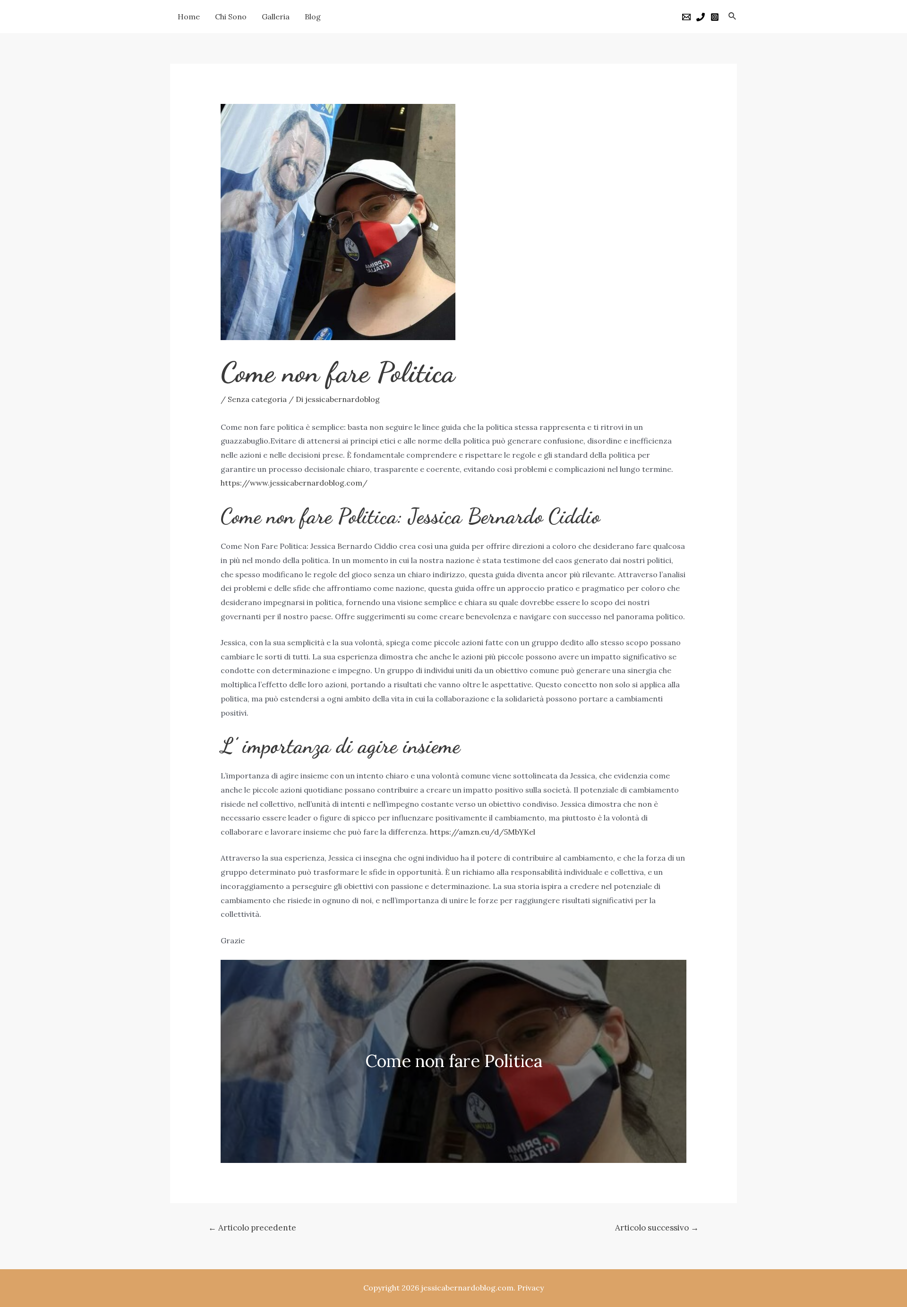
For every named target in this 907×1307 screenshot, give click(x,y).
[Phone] (700, 17)
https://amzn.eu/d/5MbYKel (482, 832)
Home (189, 16)
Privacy (530, 1287)
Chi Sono (231, 16)
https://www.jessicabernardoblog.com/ (294, 482)
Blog (313, 16)
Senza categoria (257, 399)
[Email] (686, 17)
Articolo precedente (252, 1227)
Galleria (276, 16)
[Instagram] (714, 17)
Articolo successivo (657, 1227)
